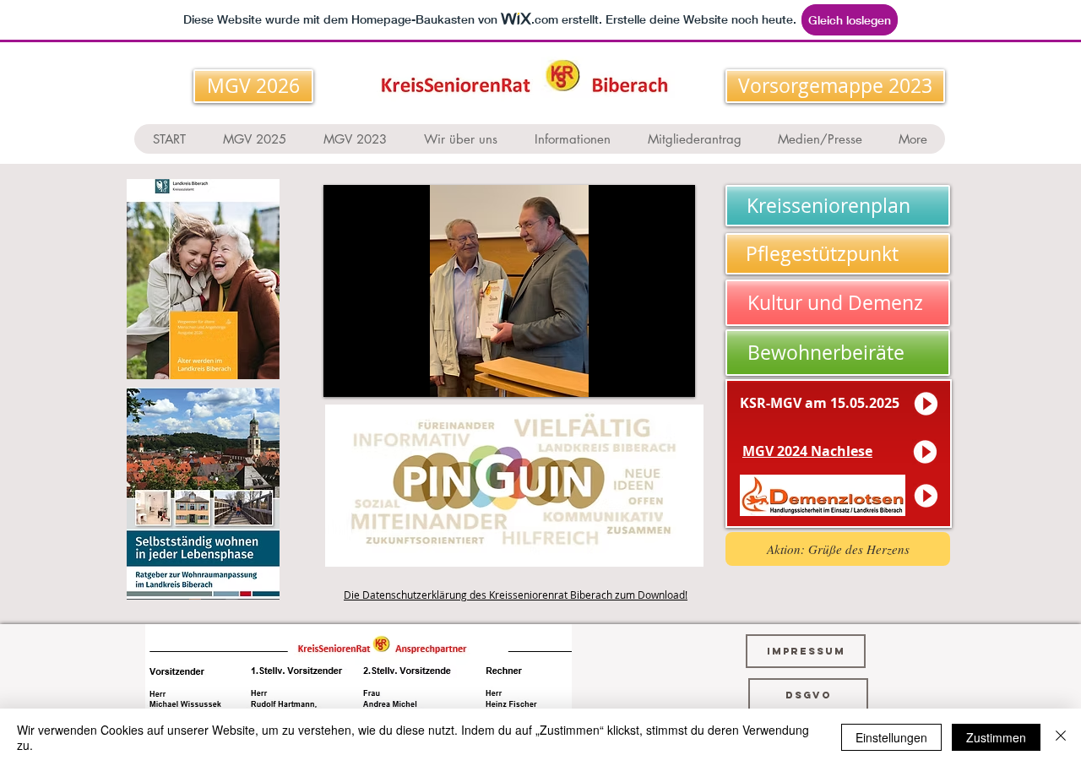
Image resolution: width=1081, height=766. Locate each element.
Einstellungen (891, 737)
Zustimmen (996, 737)
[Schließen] (1061, 737)
